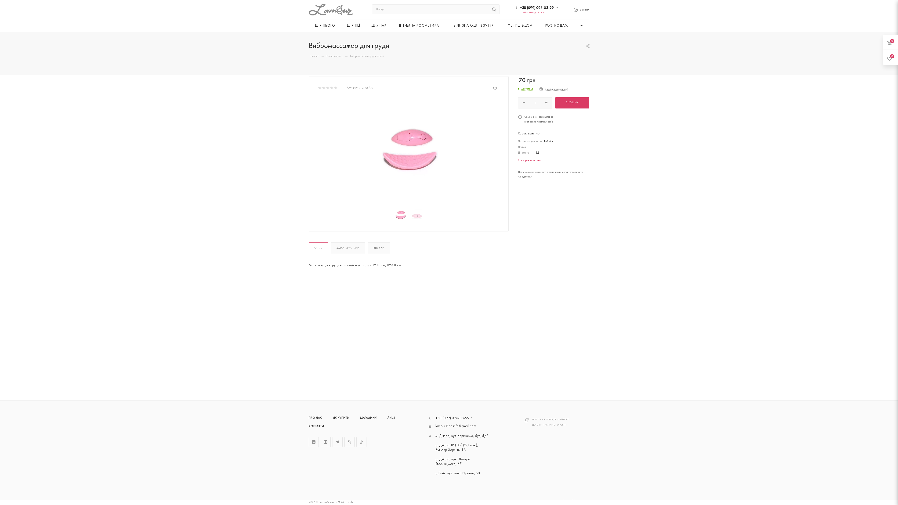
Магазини (368, 418)
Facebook (314, 442)
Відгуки (378, 248)
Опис (318, 248)
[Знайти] (494, 9)
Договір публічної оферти (549, 425)
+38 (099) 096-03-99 (537, 8)
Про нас (315, 418)
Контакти (316, 426)
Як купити (341, 418)
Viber (349, 442)
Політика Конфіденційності (551, 419)
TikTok (361, 442)
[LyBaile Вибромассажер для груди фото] (408, 150)
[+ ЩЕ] (581, 25)
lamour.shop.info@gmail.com (455, 426)
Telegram (338, 442)
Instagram (326, 442)
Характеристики (348, 248)
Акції (391, 418)
